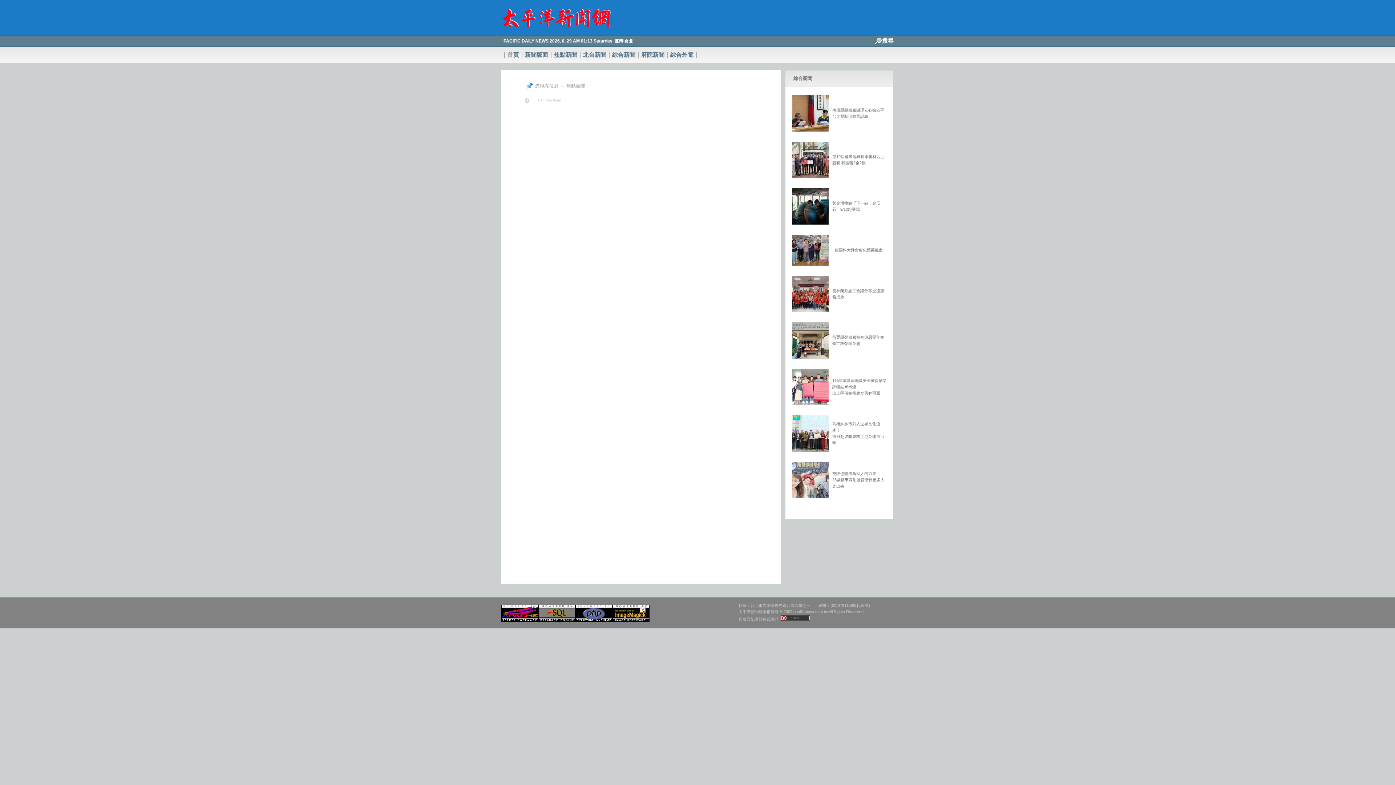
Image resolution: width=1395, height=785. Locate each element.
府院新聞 (652, 55)
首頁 (513, 55)
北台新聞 (594, 55)
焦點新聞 (565, 55)
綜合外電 (682, 55)
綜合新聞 (623, 55)
